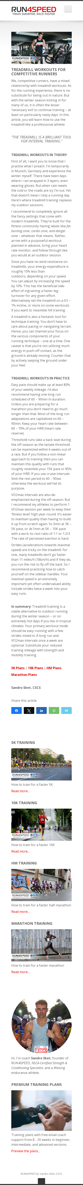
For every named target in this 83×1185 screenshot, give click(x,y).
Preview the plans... (25, 1151)
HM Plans (54, 668)
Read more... (20, 791)
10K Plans (35, 668)
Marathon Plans (24, 674)
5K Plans (18, 668)
